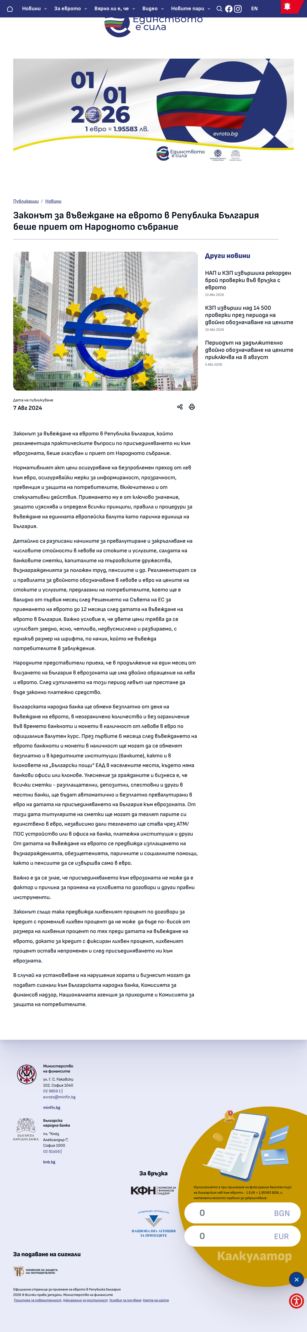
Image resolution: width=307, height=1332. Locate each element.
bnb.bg (49, 1162)
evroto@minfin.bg (59, 1097)
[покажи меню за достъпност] (296, 1301)
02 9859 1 (52, 1091)
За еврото (67, 8)
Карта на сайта (156, 1300)
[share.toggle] (180, 407)
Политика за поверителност (38, 1300)
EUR (281, 1236)
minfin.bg (51, 1108)
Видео (150, 8)
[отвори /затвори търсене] (219, 8)
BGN (281, 1213)
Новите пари (187, 8)
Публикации (26, 201)
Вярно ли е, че (111, 8)
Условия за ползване (125, 1300)
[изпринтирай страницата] (192, 407)
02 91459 (51, 1151)
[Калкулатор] (296, 1279)
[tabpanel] (105, 321)
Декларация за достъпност (85, 1300)
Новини (31, 8)
